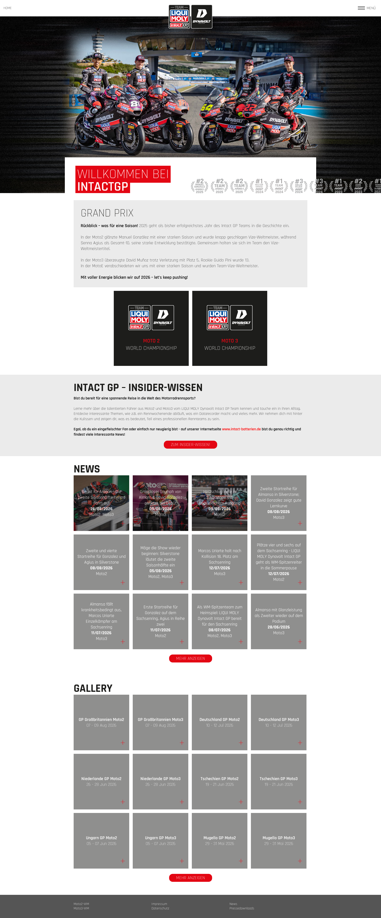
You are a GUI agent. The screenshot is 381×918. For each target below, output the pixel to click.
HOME (8, 8)
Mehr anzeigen (190, 658)
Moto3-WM (81, 908)
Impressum (159, 904)
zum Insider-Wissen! (190, 445)
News (233, 904)
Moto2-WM (81, 904)
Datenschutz (160, 908)
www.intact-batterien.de (241, 429)
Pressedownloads (242, 908)
